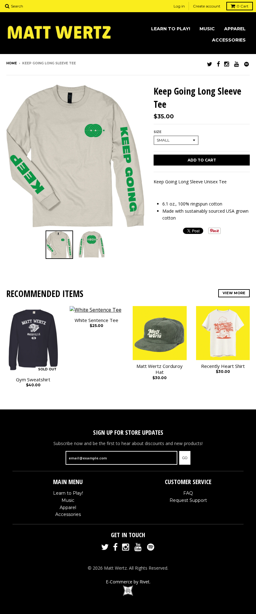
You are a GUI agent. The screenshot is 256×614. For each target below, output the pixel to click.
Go (184, 458)
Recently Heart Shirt (223, 366)
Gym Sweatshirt (33, 380)
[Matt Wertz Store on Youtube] (237, 63)
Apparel (235, 29)
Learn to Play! (170, 29)
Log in (179, 6)
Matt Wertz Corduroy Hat (159, 369)
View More (234, 293)
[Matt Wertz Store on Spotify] (247, 63)
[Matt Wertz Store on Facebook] (218, 63)
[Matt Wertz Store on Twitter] (209, 63)
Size (157, 132)
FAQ (188, 493)
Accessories (229, 40)
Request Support (188, 500)
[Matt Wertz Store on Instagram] (227, 63)
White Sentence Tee (96, 320)
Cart (243, 6)
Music (207, 29)
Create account (206, 6)
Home (11, 63)
